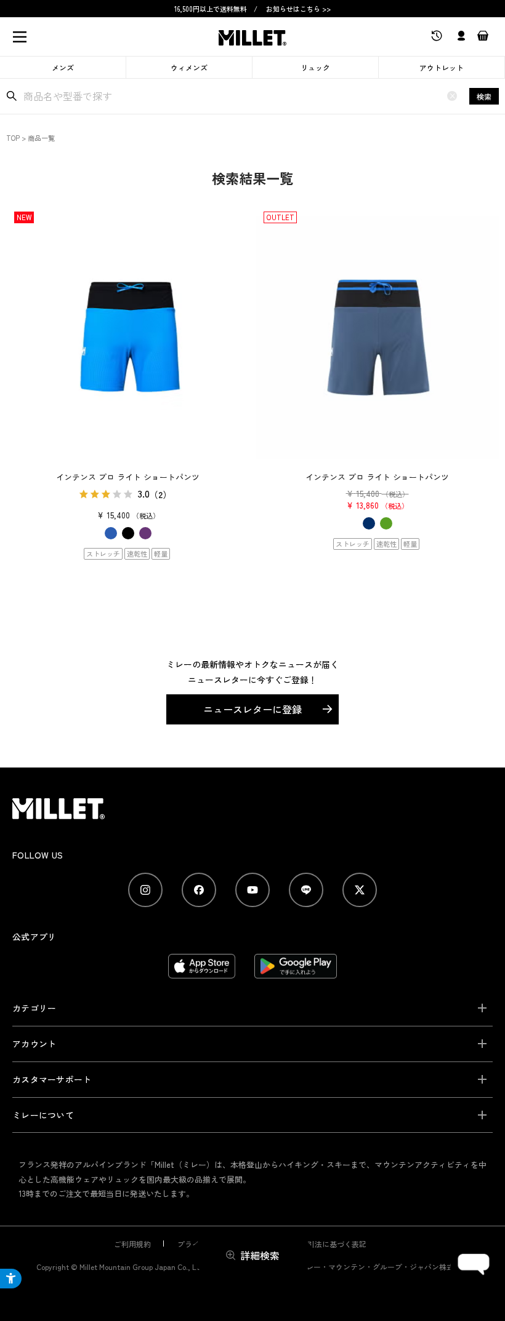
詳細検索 (260, 1255)
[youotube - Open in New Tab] (252, 890)
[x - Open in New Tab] (359, 890)
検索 (484, 96)
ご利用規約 (132, 1244)
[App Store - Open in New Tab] (201, 972)
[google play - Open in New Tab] (295, 972)
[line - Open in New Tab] (306, 890)
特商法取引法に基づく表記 (322, 1244)
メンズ (63, 67)
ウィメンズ (189, 67)
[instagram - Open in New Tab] (145, 890)
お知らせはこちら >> (298, 9)
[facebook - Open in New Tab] (199, 890)
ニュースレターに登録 (252, 709)
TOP (13, 138)
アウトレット (441, 67)
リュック (315, 67)
